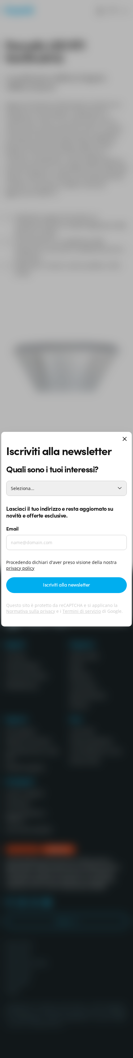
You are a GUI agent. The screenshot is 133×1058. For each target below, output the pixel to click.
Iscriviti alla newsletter (66, 584)
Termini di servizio (81, 611)
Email (12, 528)
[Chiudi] (124, 439)
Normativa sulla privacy (30, 611)
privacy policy (20, 568)
